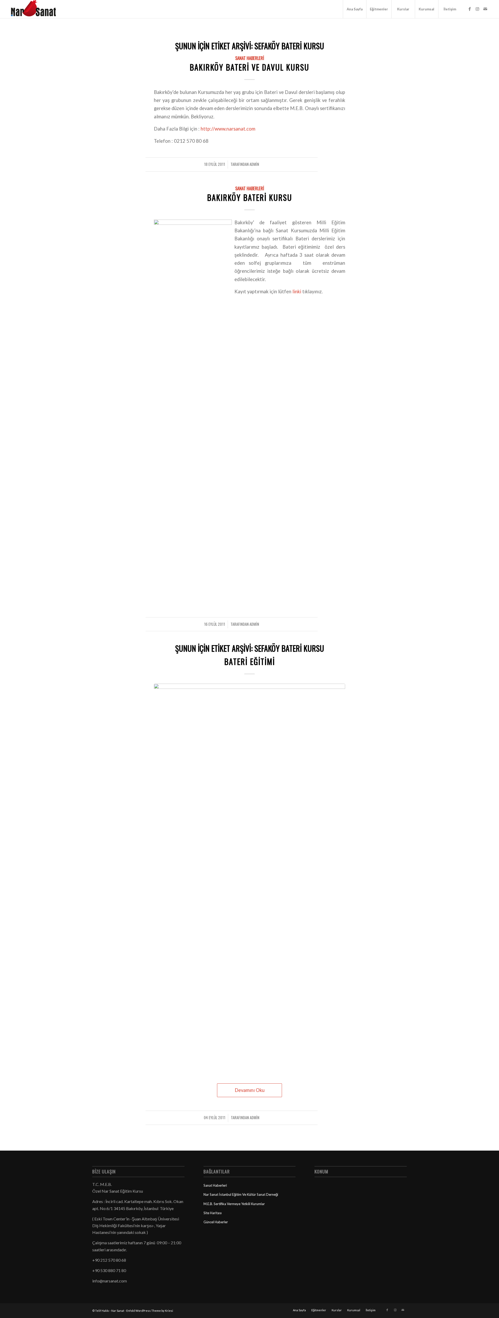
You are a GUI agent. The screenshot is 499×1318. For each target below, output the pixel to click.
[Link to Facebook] (470, 9)
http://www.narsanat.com (228, 129)
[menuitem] (354, 9)
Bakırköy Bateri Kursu (249, 197)
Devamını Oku (250, 1090)
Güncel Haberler (215, 1222)
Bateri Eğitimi (249, 661)
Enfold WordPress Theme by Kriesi (149, 1310)
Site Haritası (212, 1213)
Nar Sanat (117, 1310)
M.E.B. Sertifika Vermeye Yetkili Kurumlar (234, 1204)
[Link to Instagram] (477, 9)
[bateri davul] (249, 878)
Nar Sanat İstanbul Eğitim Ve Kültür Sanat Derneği (240, 1194)
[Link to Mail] (485, 9)
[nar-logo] (36, 9)
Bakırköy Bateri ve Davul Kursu (249, 67)
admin (254, 164)
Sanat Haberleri (249, 58)
